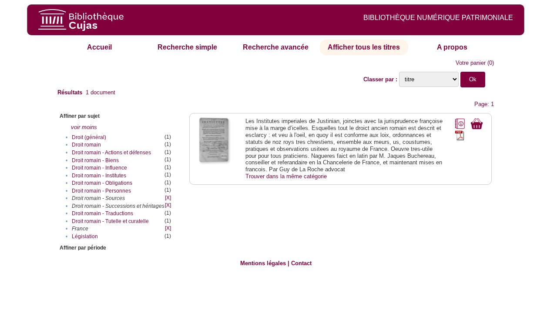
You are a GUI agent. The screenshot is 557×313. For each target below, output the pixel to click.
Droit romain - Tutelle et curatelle (110, 221)
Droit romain (86, 145)
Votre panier (471, 63)
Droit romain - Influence (99, 168)
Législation (85, 236)
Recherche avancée (276, 47)
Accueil (99, 47)
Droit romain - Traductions (102, 213)
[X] (168, 198)
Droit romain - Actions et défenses (111, 153)
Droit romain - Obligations (102, 183)
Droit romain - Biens (95, 160)
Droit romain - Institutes (99, 176)
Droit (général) (89, 137)
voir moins (84, 127)
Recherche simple (187, 47)
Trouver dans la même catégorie (286, 176)
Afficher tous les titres (364, 47)
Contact (301, 263)
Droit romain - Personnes (101, 191)
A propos (452, 47)
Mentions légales (263, 263)
